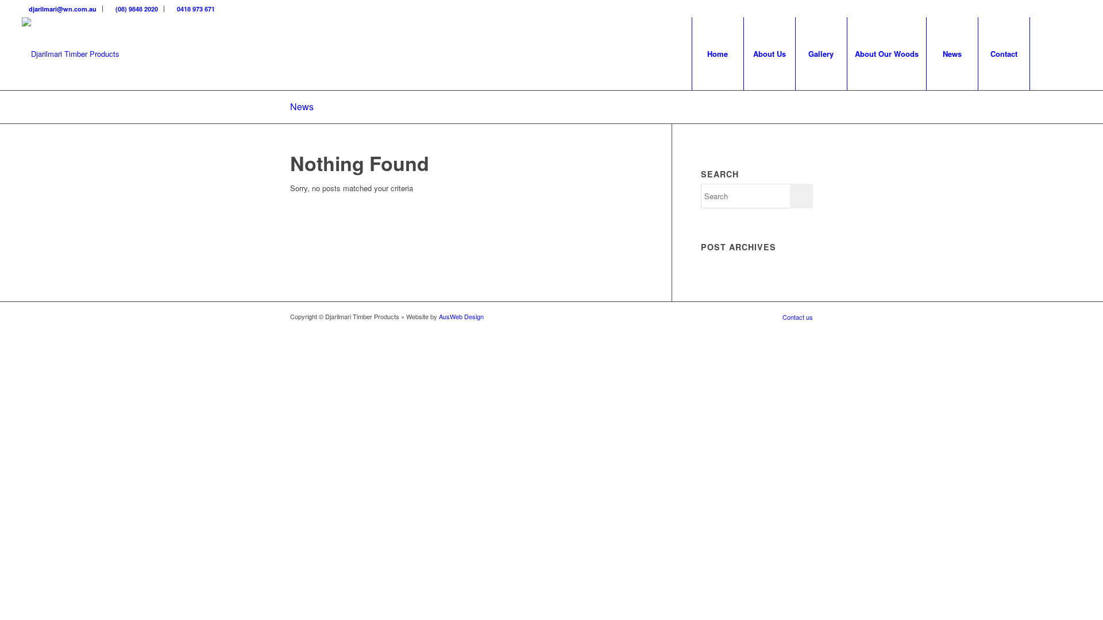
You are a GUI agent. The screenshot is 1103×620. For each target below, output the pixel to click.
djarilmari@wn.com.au (62, 9)
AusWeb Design (461, 316)
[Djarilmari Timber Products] (70, 53)
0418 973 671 (195, 9)
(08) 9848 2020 (136, 9)
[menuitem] (62, 9)
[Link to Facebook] (1072, 8)
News (302, 106)
